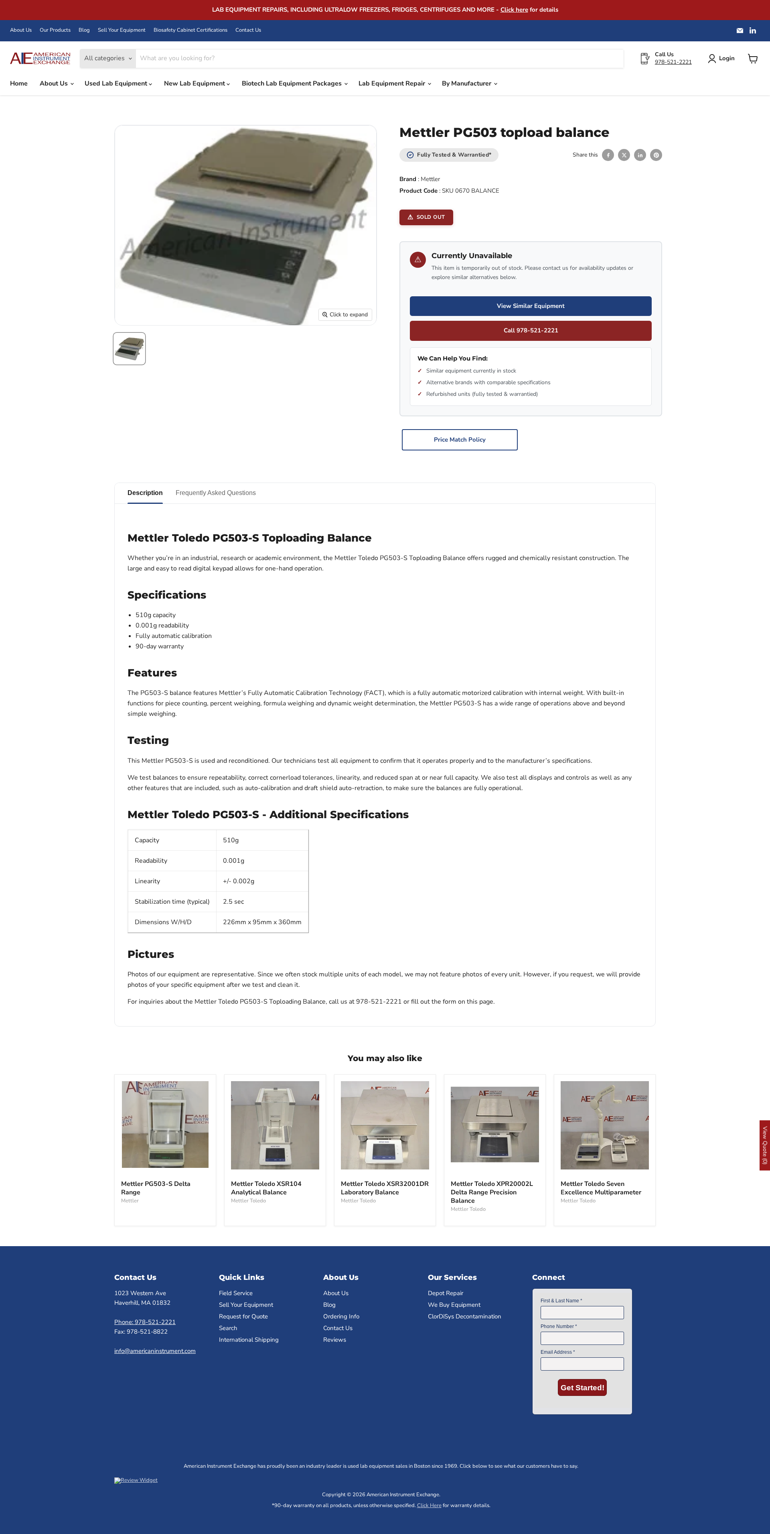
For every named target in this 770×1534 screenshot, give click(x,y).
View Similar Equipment (531, 306)
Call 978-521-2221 (531, 330)
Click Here (429, 1505)
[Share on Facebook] (608, 155)
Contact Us (248, 30)
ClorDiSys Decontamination (464, 1316)
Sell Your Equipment (122, 30)
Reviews (334, 1340)
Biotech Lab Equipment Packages (292, 83)
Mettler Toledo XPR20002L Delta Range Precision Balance (492, 1192)
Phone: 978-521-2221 (145, 1322)
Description (145, 492)
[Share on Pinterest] (656, 155)
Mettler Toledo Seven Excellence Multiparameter (601, 1188)
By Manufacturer (467, 83)
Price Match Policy (460, 440)
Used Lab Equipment (117, 83)
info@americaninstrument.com (155, 1351)
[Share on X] (624, 155)
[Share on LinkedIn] (640, 155)
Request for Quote (243, 1316)
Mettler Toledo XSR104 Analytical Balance (266, 1188)
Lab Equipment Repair (393, 83)
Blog (84, 30)
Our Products (55, 30)
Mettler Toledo (248, 1200)
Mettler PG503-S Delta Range (155, 1188)
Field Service (236, 1293)
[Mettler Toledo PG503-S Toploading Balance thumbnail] (129, 349)
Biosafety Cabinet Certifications (190, 30)
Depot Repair (445, 1293)
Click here (514, 10)
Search (228, 1328)
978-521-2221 (673, 62)
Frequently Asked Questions (216, 492)
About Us (21, 30)
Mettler (430, 179)
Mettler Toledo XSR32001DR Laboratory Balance (385, 1188)
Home (19, 83)
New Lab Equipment (195, 83)
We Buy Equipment (454, 1305)
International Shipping (249, 1340)
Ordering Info (341, 1316)
